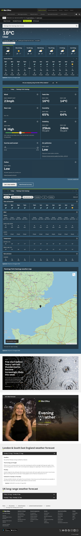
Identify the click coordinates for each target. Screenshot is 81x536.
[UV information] (37, 121)
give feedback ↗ (31, 18)
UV (44, 197)
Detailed (17, 21)
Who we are (60, 513)
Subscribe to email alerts (63, 522)
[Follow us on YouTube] (63, 530)
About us (66, 10)
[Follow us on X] (60, 530)
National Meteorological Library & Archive (7, 517)
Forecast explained (73, 179)
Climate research (33, 516)
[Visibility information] (75, 121)
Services (60, 10)
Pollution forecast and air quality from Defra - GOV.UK (55, 156)
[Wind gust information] (37, 94)
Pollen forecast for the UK (10, 175)
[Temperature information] (76, 238)
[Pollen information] (75, 162)
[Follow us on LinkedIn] (74, 530)
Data (45, 517)
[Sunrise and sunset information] (37, 142)
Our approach (33, 513)
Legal (73, 516)
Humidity (37, 197)
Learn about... (64, 14)
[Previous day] (5, 89)
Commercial (60, 514)
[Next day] (8, 89)
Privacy (73, 517)
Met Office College (6, 513)
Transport (46, 514)
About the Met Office (62, 511)
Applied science (33, 517)
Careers (71, 10)
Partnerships (60, 519)
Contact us (60, 521)
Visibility (51, 197)
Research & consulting (48, 519)
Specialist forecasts (53, 14)
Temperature (15, 197)
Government (46, 513)
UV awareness (7, 137)
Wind (5, 197)
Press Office (60, 516)
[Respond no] (56, 82)
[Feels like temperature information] (75, 94)
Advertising (46, 522)
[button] (40, 306)
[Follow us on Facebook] (66, 530)
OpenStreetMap (74, 343)
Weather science (33, 514)
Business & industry (48, 516)
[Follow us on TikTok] (69, 530)
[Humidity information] (75, 108)
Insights (45, 521)
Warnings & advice (22, 14)
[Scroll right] (76, 58)
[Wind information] (76, 212)
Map (27, 21)
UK (36, 21)
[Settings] (76, 14)
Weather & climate (42, 10)
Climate (43, 14)
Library (31, 521)
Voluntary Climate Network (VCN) (6, 525)
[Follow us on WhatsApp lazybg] (77, 530)
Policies (74, 511)
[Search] (76, 25)
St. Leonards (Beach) (9, 43)
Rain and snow (26, 197)
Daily (7, 21)
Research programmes (52, 10)
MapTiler (68, 343)
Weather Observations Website (7, 521)
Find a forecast (11, 14)
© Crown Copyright (74, 534)
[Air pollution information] (75, 142)
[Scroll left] (73, 58)
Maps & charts (34, 14)
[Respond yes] (53, 82)
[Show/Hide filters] (77, 194)
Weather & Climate (22, 511)
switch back (39, 18)
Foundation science (34, 519)
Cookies (74, 514)
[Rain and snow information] (76, 253)
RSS (73, 519)
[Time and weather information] (76, 201)
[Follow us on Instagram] (71, 530)
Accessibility (74, 513)
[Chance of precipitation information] (37, 108)
